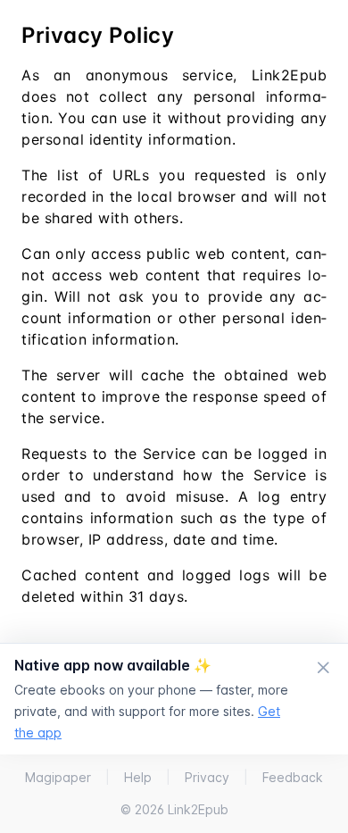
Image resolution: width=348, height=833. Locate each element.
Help (138, 777)
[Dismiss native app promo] (323, 668)
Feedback (292, 777)
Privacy (207, 777)
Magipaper (58, 777)
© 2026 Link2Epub (174, 809)
